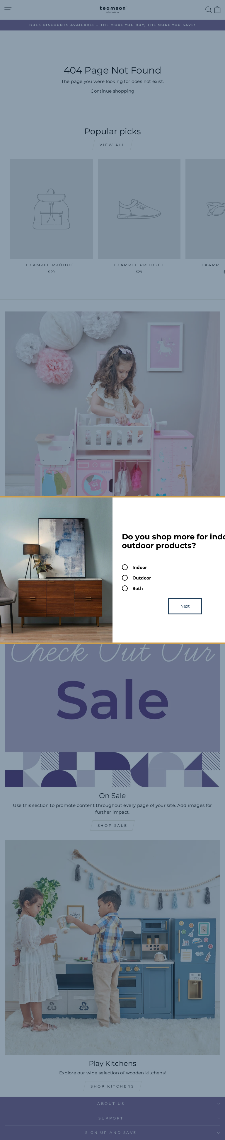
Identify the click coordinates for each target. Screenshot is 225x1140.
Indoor (139, 567)
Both (137, 588)
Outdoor (141, 578)
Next (185, 606)
